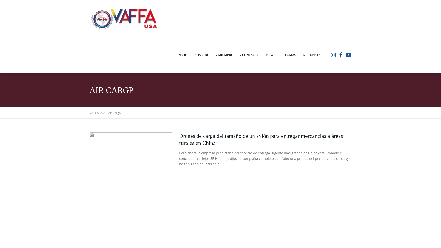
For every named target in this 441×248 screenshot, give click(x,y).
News (270, 55)
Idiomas (289, 55)
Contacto (250, 55)
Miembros (226, 55)
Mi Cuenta (312, 55)
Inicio (182, 55)
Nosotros (202, 55)
